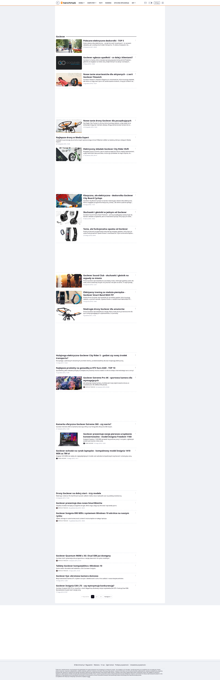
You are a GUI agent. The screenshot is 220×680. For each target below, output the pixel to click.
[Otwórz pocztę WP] (145, 2)
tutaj (89, 676)
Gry (133, 3)
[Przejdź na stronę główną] (58, 4)
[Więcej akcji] (135, 40)
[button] (150, 3)
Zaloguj (157, 3)
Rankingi (108, 3)
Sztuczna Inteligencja (121, 3)
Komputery (91, 3)
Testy (101, 3)
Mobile (81, 3)
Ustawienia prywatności (138, 665)
